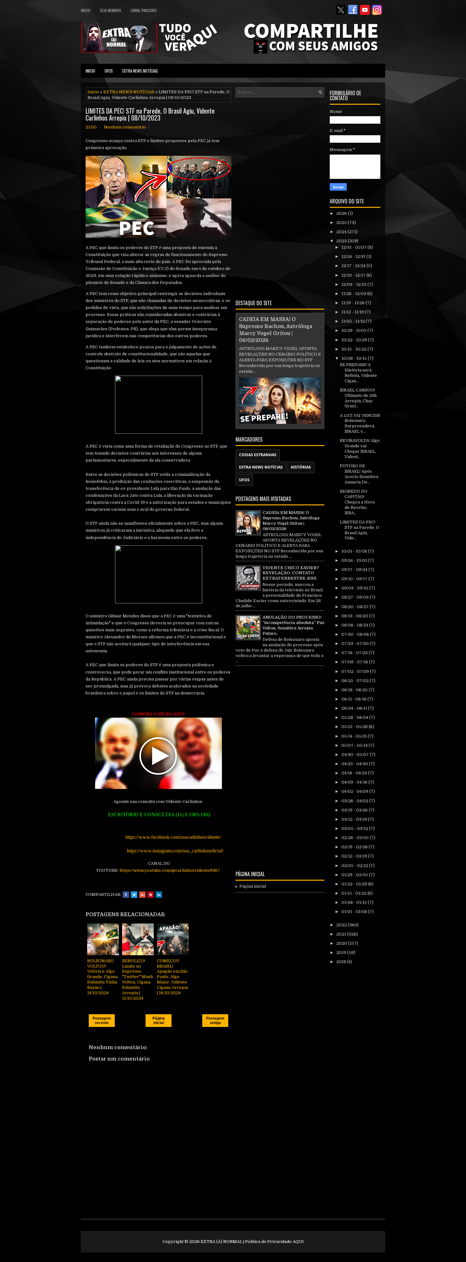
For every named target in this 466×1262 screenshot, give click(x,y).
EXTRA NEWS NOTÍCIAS (140, 71)
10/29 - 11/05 (354, 330)
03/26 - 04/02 (355, 801)
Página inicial (158, 1020)
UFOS (109, 71)
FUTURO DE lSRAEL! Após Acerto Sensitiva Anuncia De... (359, 473)
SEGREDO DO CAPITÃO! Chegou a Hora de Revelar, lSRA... (357, 502)
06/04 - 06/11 (354, 708)
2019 (341, 952)
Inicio (85, 10)
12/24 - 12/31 (353, 256)
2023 (342, 241)
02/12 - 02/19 (354, 856)
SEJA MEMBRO (110, 10)
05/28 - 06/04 (355, 717)
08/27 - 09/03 (355, 597)
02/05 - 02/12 (355, 865)
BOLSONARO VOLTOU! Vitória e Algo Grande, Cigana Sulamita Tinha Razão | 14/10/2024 (102, 976)
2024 (341, 231)
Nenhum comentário (125, 127)
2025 (342, 222)
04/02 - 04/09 (355, 791)
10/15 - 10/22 (354, 349)
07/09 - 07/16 (355, 662)
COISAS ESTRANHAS (257, 454)
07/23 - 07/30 (355, 643)
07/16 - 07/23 (355, 652)
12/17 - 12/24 (353, 265)
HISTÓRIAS (301, 467)
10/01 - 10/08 (354, 551)
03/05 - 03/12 (355, 828)
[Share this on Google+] (142, 894)
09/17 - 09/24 (354, 569)
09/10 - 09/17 (354, 578)
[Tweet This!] (134, 894)
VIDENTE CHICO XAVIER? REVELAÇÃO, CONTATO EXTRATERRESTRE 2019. (290, 573)
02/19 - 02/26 (355, 847)
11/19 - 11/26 (353, 302)
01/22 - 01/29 (354, 884)
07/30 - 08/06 (355, 634)
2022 (342, 925)
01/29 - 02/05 (355, 874)
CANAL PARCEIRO (144, 10)
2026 (342, 213)
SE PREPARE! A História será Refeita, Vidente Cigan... (358, 372)
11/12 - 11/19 (353, 312)
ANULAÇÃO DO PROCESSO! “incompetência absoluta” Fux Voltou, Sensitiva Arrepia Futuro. (293, 625)
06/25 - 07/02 (355, 680)
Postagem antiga (215, 1020)
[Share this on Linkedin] (159, 894)
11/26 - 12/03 (354, 293)
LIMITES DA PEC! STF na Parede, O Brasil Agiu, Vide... (359, 530)
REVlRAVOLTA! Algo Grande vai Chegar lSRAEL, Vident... (360, 448)
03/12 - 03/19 (354, 819)
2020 (342, 943)
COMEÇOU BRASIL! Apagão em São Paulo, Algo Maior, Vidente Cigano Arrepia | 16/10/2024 (172, 976)
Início (93, 91)
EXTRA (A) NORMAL (221, 1241)
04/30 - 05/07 (355, 754)
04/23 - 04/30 (355, 763)
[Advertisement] (280, 197)
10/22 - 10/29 (354, 340)
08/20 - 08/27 (355, 606)
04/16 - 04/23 (354, 773)
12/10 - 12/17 (353, 275)
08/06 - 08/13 (355, 625)
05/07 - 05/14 (355, 745)
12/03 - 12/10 (354, 284)
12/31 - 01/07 (354, 247)
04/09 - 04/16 (354, 782)
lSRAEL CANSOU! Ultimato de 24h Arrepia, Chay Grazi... (358, 398)
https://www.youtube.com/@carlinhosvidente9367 (170, 870)
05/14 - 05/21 (354, 736)
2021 (341, 934)
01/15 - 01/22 (354, 893)
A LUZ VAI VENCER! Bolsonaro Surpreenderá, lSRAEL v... (360, 423)
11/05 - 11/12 (353, 321)
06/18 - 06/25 (355, 689)
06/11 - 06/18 (354, 699)
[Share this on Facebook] (126, 894)
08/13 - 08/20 (355, 616)
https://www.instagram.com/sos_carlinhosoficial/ (176, 850)
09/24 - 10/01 (354, 560)
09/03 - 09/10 (355, 588)
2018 (341, 961)
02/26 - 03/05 (355, 837)
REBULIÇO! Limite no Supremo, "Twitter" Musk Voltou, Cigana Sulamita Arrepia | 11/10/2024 (137, 979)
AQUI (298, 1241)
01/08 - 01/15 (354, 902)
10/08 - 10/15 (354, 358)
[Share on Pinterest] (150, 894)
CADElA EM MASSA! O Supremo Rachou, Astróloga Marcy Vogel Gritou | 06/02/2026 (291, 520)
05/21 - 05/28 (355, 726)
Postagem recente (102, 1020)
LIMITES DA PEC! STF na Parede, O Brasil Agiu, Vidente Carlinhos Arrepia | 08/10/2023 (150, 114)
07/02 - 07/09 (355, 671)
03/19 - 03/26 (355, 810)
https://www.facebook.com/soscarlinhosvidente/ (174, 837)
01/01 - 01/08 (354, 911)
